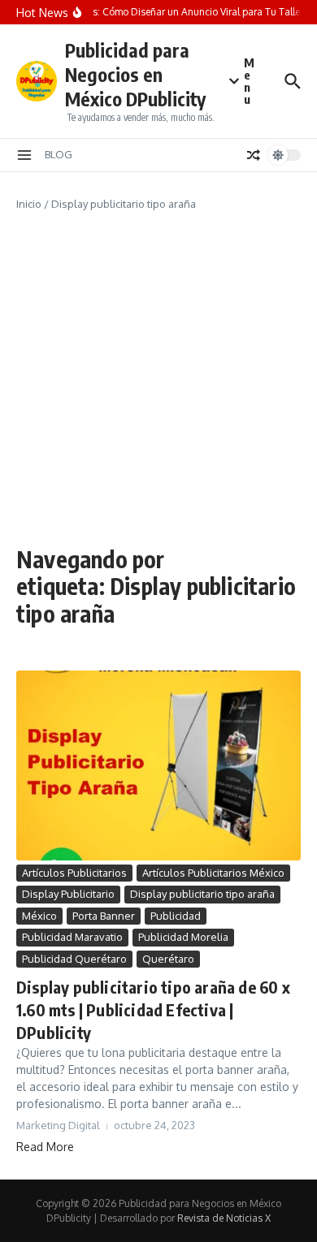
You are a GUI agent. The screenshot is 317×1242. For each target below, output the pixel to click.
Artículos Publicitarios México (213, 872)
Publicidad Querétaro (74, 958)
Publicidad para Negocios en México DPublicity (135, 74)
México (39, 915)
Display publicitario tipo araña (202, 893)
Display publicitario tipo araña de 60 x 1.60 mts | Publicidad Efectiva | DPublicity (153, 1009)
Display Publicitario (68, 893)
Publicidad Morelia (183, 936)
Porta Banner (103, 915)
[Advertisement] (158, 379)
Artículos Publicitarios (74, 872)
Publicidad (175, 915)
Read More (45, 1147)
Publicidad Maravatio (72, 936)
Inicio (28, 203)
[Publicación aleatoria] (253, 155)
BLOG (58, 154)
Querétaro (168, 958)
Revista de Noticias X (224, 1218)
